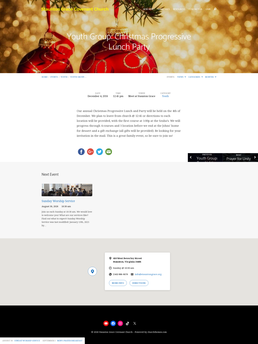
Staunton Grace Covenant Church (75, 9)
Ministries (164, 9)
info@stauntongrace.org (148, 274)
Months (209, 77)
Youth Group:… (78, 77)
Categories (194, 77)
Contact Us (195, 9)
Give (208, 9)
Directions (139, 283)
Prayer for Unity (238, 159)
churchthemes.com (157, 332)
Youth (64, 77)
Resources (179, 9)
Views (180, 77)
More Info (118, 283)
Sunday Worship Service (58, 201)
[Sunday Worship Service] (67, 194)
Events (54, 77)
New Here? (149, 9)
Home (45, 77)
